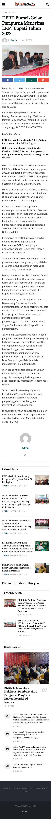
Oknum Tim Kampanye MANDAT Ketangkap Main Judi (27, 766)
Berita (11, 13)
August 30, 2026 (25, 615)
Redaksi (6, 788)
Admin (14, 40)
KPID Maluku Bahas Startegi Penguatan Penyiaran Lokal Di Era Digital (17, 479)
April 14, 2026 (17, 486)
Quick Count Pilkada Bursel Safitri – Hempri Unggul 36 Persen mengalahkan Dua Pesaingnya (29, 735)
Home (4, 13)
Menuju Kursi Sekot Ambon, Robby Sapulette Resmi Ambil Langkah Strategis (16, 567)
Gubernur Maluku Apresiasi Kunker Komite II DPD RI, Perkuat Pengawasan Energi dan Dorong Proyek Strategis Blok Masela (16, 501)
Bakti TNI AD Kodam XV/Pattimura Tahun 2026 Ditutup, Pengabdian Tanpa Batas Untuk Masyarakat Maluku (32, 626)
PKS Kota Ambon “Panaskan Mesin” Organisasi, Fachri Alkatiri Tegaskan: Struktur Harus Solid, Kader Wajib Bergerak (32, 605)
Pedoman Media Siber (22, 788)
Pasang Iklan (40, 788)
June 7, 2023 (27, 40)
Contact (25, 791)
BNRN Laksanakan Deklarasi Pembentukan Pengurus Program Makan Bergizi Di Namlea (20, 695)
